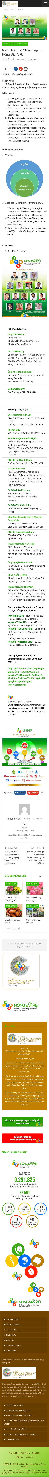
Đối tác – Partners (12, 1325)
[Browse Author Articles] (24, 809)
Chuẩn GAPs (8, 44)
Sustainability (11, 1350)
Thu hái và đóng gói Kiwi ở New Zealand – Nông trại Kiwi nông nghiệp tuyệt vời (35, 857)
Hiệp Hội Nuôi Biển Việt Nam (16, 1429)
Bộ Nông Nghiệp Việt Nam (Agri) (18, 1410)
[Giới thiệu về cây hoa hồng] (35, 888)
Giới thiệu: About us (13, 1320)
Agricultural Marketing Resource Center (20, 1434)
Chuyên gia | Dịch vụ (13, 1345)
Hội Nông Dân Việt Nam (15, 1405)
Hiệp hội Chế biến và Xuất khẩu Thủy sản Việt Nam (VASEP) (24, 1422)
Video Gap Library (12, 1330)
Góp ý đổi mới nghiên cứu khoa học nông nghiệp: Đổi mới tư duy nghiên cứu (12, 857)
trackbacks (33, 944)
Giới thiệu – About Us (30, 1453)
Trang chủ (14, 1453)
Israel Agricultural (12, 1439)
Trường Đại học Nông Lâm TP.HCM (19, 1416)
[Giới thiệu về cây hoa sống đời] (14, 888)
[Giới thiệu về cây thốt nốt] (35, 910)
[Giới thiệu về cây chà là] (14, 910)
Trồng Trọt (21, 44)
